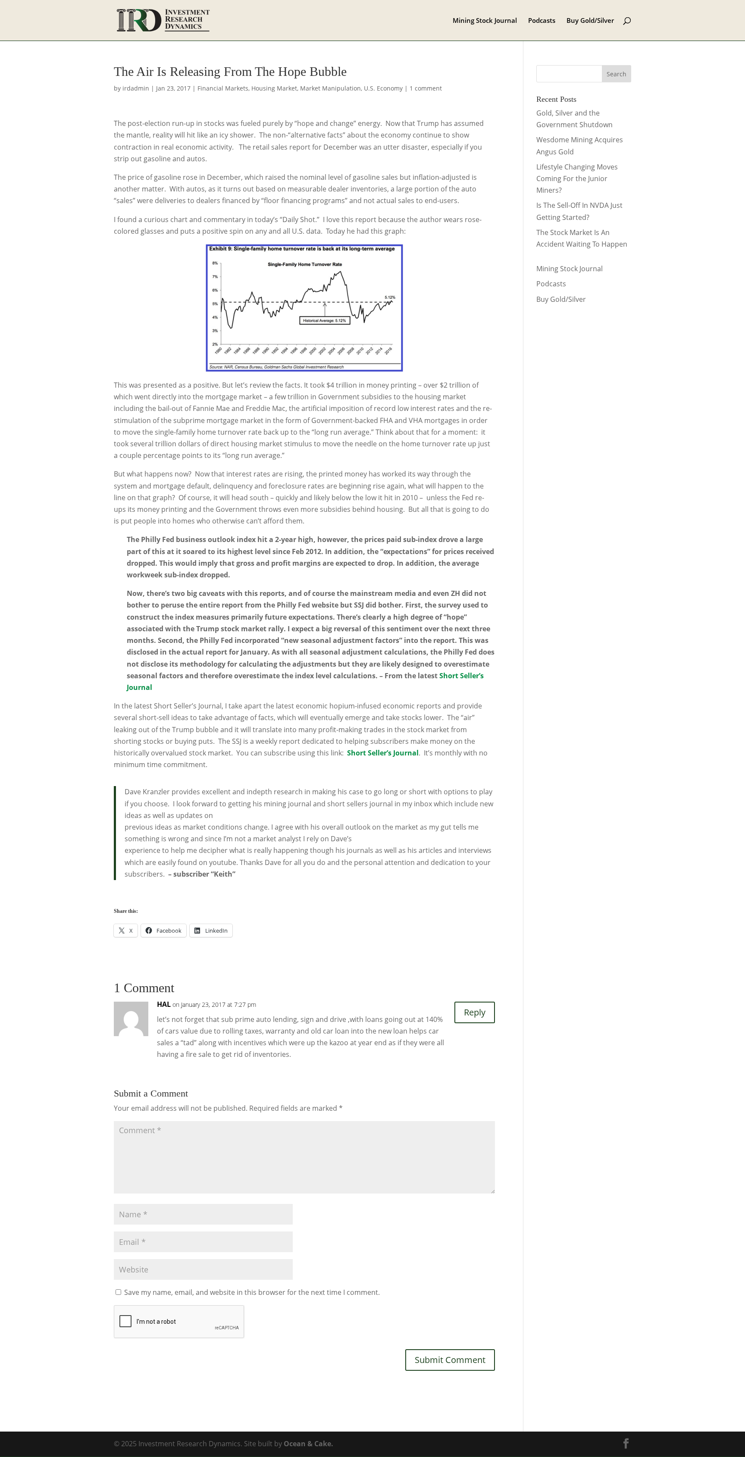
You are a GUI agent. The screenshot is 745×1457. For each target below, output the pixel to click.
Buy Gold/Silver (590, 21)
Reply (474, 1012)
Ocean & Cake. (308, 1443)
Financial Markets (222, 88)
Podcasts (541, 21)
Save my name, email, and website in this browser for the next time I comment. (252, 1292)
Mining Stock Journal (485, 21)
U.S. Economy (383, 88)
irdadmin (135, 88)
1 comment (426, 88)
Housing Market (274, 88)
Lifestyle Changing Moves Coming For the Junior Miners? (577, 178)
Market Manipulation (330, 88)
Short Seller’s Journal (383, 753)
